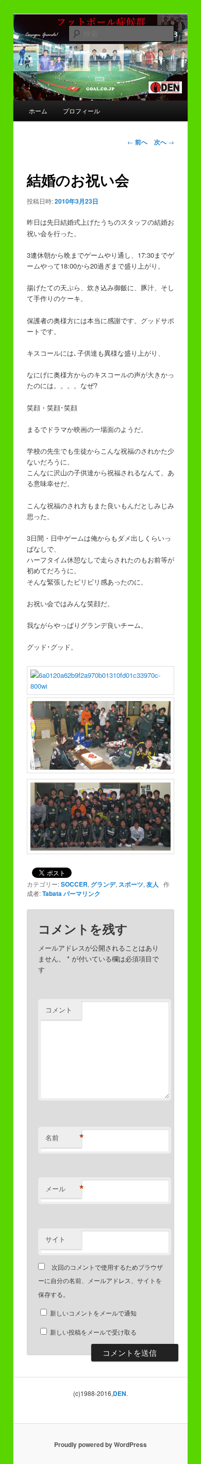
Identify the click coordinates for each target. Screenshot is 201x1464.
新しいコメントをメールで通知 (93, 1312)
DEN (119, 1393)
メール (63, 1188)
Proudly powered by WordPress (100, 1444)
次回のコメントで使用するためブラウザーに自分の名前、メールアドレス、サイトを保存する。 (100, 1280)
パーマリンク (81, 893)
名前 (63, 1137)
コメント (58, 1009)
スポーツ (131, 884)
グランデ (103, 884)
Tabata (52, 893)
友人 (152, 884)
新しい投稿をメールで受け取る (93, 1331)
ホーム (38, 110)
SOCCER (74, 884)
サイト (55, 1239)
